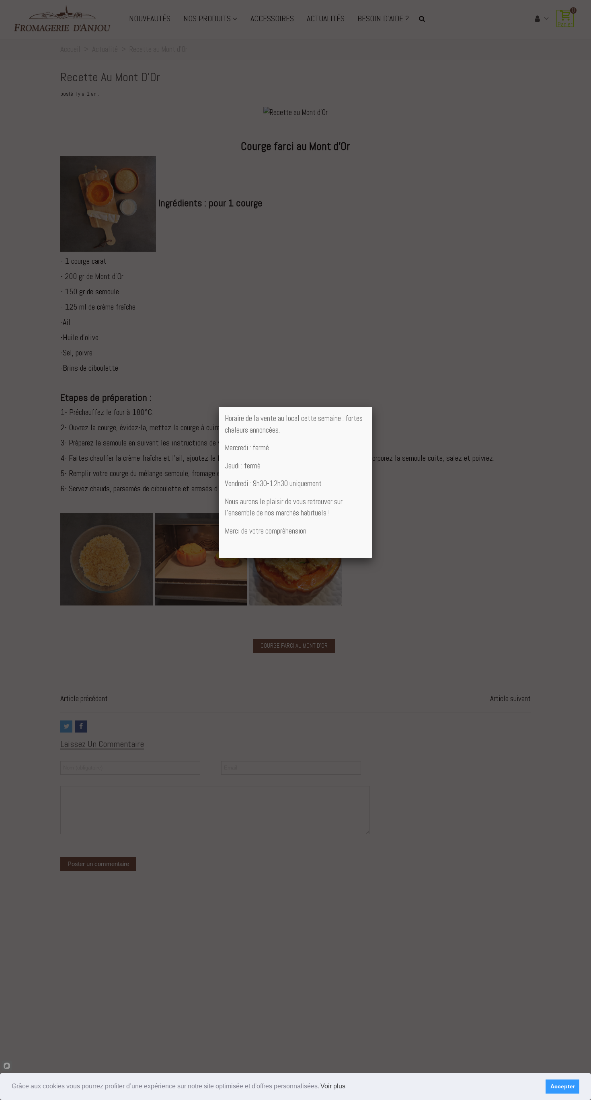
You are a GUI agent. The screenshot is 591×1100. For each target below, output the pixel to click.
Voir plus (332, 1086)
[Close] (372, 407)
